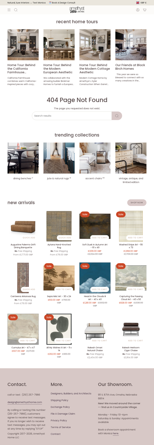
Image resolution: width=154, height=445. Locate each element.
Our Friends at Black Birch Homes (130, 66)
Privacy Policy (59, 420)
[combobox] (72, 116)
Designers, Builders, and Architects (71, 393)
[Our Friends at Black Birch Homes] (130, 44)
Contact (56, 434)
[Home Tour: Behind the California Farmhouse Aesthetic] (23, 44)
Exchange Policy (60, 407)
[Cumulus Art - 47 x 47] (23, 329)
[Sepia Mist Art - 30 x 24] (59, 277)
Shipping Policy (59, 400)
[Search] (117, 116)
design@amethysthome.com (25, 402)
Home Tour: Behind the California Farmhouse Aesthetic (21, 68)
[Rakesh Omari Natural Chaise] (95, 329)
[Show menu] (9, 9)
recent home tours (77, 21)
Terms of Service (61, 427)
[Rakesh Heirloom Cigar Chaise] (130, 329)
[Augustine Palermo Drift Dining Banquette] (23, 226)
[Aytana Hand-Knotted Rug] (59, 226)
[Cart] (144, 9)
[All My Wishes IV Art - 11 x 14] (59, 329)
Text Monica (39, 2)
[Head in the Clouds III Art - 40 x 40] (95, 277)
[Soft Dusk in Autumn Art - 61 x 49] (95, 226)
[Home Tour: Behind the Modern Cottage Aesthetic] (95, 44)
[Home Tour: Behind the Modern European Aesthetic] (59, 44)
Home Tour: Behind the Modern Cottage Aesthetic (94, 68)
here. (116, 433)
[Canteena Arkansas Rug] (23, 277)
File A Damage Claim (63, 413)
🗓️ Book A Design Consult (62, 2)
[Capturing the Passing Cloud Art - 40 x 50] (130, 277)
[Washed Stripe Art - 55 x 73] (130, 226)
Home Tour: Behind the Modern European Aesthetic (57, 68)
